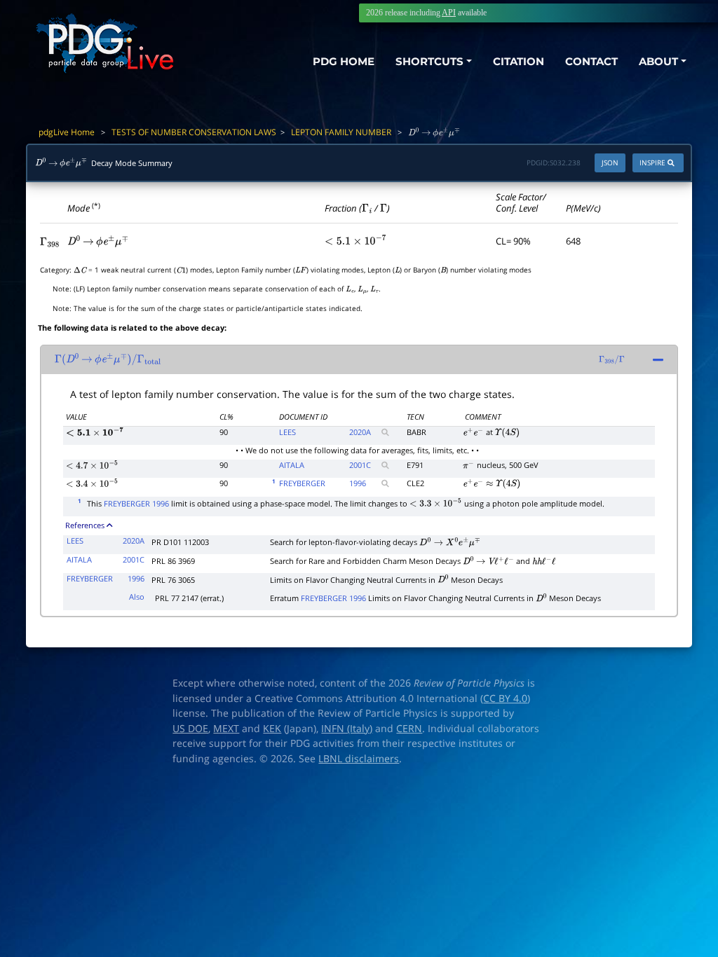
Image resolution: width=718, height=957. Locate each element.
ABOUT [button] (658, 61)
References (85, 525)
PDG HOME (343, 61)
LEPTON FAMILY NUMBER (341, 132)
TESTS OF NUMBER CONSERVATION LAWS (193, 132)
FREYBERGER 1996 (136, 503)
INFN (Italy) (346, 728)
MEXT (226, 728)
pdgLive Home (67, 132)
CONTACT (591, 61)
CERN (409, 728)
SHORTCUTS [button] (429, 61)
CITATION (518, 61)
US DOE (190, 728)
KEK (272, 728)
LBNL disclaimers (358, 758)
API (449, 13)
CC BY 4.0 (505, 698)
